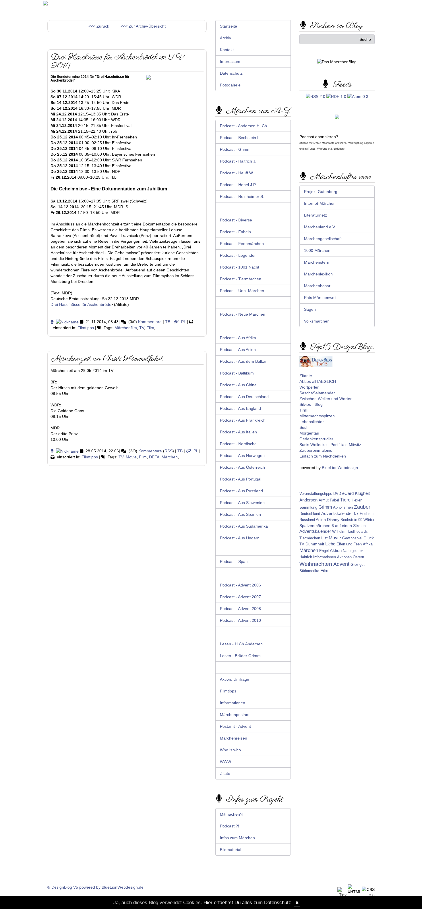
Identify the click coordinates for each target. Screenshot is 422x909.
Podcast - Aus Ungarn (240, 538)
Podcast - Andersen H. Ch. (244, 125)
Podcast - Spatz (234, 561)
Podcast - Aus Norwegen (242, 455)
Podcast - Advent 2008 (240, 608)
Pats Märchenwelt (320, 297)
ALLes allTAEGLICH (317, 381)
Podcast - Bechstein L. (240, 137)
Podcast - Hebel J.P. (238, 184)
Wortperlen (309, 387)
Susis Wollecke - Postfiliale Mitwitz (330, 444)
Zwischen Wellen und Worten (326, 398)
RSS (168, 451)
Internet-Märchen (320, 203)
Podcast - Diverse (236, 220)
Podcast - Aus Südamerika (244, 526)
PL (183, 321)
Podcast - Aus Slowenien (242, 502)
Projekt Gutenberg (320, 191)
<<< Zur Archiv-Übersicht (143, 26)
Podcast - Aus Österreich (242, 467)
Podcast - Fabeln (235, 231)
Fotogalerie (230, 85)
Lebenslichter (311, 421)
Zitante (305, 375)
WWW (225, 761)
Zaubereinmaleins (315, 450)
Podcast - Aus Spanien (240, 514)
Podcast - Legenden (238, 255)
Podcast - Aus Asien (238, 349)
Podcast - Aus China (238, 385)
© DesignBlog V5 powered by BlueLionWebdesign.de (95, 887)
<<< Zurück (98, 26)
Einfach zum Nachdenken (322, 456)
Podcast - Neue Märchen (242, 314)
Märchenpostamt (235, 714)
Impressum (230, 61)
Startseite (228, 26)
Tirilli (303, 410)
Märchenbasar (317, 285)
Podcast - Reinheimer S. (242, 196)
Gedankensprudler (316, 439)
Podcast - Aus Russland (241, 491)
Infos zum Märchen (237, 837)
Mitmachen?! (231, 814)
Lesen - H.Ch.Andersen (241, 644)
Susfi (303, 427)
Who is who (230, 750)
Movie (131, 457)
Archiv (225, 38)
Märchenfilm (126, 327)
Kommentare (150, 321)
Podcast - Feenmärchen (242, 243)
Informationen (232, 702)
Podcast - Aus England (240, 408)
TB (167, 321)
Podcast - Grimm (235, 149)
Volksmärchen (317, 321)
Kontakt (227, 49)
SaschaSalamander (317, 393)
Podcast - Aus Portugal (240, 479)
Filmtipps (86, 327)
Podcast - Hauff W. (237, 173)
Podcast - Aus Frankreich (243, 420)
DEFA (154, 457)
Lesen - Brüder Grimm (240, 655)
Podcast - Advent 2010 (240, 620)
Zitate (225, 773)
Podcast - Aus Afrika (238, 337)
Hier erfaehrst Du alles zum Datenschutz (247, 902)
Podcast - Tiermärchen (240, 279)
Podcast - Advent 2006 (240, 585)
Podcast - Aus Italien (238, 432)
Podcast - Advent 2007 (240, 597)
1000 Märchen (317, 250)
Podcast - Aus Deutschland (244, 396)
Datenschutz (231, 73)
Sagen (310, 309)
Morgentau (309, 433)
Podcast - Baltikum (237, 373)
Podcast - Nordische (238, 443)
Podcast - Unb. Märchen (242, 290)
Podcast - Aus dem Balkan (244, 361)
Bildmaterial (230, 849)
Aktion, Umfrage (234, 679)
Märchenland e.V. (320, 227)
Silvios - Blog (311, 404)
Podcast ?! (229, 826)
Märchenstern (316, 262)
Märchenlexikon (318, 274)
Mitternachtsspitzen (317, 416)
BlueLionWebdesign (340, 467)
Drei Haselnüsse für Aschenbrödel (81, 304)
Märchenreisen (233, 738)
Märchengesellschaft (323, 238)
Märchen (170, 457)
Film (150, 327)
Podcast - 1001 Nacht (239, 267)
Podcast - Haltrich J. (238, 161)
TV (141, 327)
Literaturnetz (315, 215)
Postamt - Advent (235, 726)
